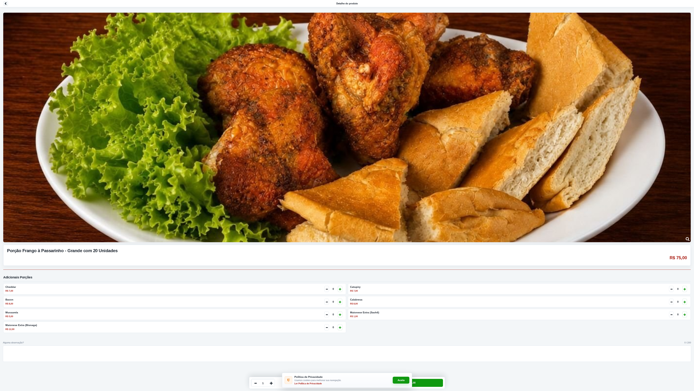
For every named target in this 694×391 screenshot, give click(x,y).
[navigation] (347, 3)
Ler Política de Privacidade (308, 383)
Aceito (401, 380)
